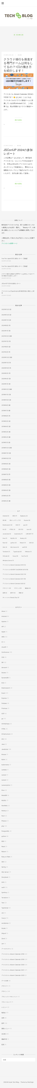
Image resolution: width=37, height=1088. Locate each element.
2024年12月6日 (8, 145)
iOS (20, 529)
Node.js (23, 538)
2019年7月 (5, 410)
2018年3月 (5, 495)
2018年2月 (5, 501)
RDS (3, 841)
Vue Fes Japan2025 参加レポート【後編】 (15, 258)
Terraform (6, 551)
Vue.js (15, 556)
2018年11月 (5, 453)
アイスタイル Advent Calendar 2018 (14, 565)
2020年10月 (5, 368)
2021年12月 (5, 336)
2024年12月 (5, 315)
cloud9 (4, 647)
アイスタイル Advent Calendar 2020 (14, 574)
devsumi (4, 667)
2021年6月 (5, 347)
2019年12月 (5, 389)
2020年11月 (5, 362)
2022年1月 (5, 331)
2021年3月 (5, 352)
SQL (5, 547)
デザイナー (7, 588)
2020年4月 (5, 378)
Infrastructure (6, 734)
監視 (3, 1044)
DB (4, 520)
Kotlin (3, 759)
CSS (3, 657)
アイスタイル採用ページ (9, 243)
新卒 (12, 593)
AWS (14, 516)
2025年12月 (5, 309)
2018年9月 (5, 464)
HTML (12, 529)
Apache (4, 621)
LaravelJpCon (6, 785)
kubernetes (18, 534)
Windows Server (8, 560)
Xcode (4, 928)
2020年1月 (5, 384)
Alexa (3, 611)
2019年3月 (5, 432)
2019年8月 (5, 405)
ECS (3, 683)
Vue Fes (24, 556)
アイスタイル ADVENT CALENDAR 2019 (15, 569)
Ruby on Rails (6, 857)
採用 (5, 593)
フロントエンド (6, 1002)
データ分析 (5, 980)
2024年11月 (5, 320)
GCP (3, 713)
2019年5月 (5, 421)
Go (4, 529)
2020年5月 (5, 373)
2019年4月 (5, 426)
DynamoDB (5, 678)
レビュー (4, 1007)
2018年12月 (5, 448)
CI (2, 642)
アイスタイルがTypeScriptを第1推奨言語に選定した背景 (18, 292)
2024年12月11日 (9, 55)
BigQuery (24, 516)
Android (6, 516)
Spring (4, 867)
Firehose (4, 708)
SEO (31, 542)
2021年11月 (5, 341)
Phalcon (4, 821)
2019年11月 (5, 394)
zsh (3, 943)
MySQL (13, 538)
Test (3, 902)
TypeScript (17, 551)
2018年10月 (5, 458)
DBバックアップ (15, 520)
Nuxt (5, 542)
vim (3, 913)
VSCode (6, 556)
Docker (27, 520)
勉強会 (28, 588)
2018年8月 (5, 469)
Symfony (4, 892)
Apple (3, 632)
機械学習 (4, 1039)
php (3, 826)
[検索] (33, 1058)
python (14, 542)
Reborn (23, 542)
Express (4, 698)
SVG (3, 882)
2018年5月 (5, 485)
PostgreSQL (5, 831)
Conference (5, 652)
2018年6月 (5, 479)
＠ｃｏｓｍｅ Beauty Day (11, 597)
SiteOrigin (30, 1082)
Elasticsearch (7, 525)
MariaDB (4, 795)
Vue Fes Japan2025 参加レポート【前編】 (15, 266)
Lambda (4, 770)
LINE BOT (29, 534)
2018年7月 (5, 474)
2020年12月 (5, 357)
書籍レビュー (6, 1028)
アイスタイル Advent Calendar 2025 (14, 583)
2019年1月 (5, 442)
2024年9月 (5, 325)
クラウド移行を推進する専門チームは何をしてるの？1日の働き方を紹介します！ (18, 64)
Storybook (5, 877)
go (2, 718)
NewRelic (5, 805)
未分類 (20, 55)
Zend (3, 938)
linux (5, 538)
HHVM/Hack (5, 724)
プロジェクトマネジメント (10, 996)
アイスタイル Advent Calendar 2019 (13, 959)
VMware (28, 551)
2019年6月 (5, 416)
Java (29, 529)
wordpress (5, 923)
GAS (18, 525)
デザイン (18, 588)
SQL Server (14, 547)
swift (24, 547)
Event (3, 693)
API (3, 626)
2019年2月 (5, 437)
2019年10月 (5, 400)
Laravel (4, 775)
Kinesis (4, 754)
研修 (21, 593)
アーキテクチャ (6, 949)
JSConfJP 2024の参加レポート (18, 151)
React (3, 846)
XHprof (4, 933)
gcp (25, 525)
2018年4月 (5, 490)
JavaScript (7, 534)
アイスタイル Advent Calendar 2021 (14, 579)
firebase (4, 703)
